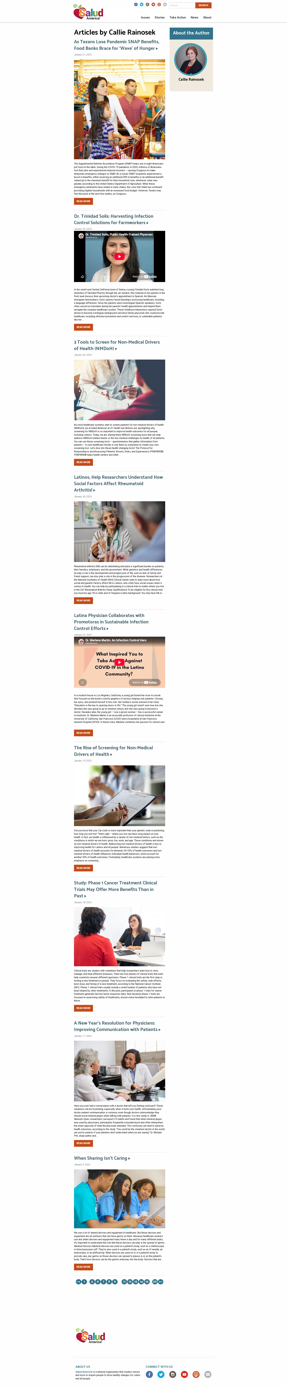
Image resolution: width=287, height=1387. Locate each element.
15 (146, 1281)
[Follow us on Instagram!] (147, 5)
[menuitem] (145, 18)
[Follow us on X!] (142, 5)
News (194, 17)
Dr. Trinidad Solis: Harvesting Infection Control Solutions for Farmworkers (113, 219)
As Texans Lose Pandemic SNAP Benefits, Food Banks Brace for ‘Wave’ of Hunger (116, 45)
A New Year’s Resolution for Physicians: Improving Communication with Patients (116, 1026)
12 (130, 1281)
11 (124, 1281)
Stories (160, 17)
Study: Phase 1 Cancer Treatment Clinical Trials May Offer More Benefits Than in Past (115, 889)
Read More (83, 201)
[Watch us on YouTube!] (153, 5)
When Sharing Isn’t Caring (100, 1158)
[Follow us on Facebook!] (136, 5)
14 (141, 1281)
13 (135, 1281)
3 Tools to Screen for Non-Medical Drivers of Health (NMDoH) (117, 345)
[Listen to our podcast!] (159, 5)
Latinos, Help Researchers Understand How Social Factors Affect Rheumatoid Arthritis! (118, 484)
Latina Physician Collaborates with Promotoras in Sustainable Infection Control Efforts (111, 622)
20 (155, 1281)
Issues (145, 17)
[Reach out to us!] (165, 5)
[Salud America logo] (88, 13)
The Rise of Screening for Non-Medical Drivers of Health (113, 751)
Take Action (178, 17)
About (207, 17)
